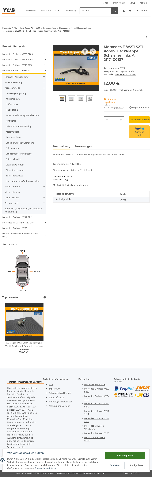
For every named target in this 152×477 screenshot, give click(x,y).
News (132, 2)
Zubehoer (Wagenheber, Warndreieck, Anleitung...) (23, 210)
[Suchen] (114, 10)
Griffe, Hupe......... (14, 104)
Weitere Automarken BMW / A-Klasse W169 (20, 235)
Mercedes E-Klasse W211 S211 (17, 70)
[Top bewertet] (44, 297)
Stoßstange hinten (15, 164)
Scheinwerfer (12, 148)
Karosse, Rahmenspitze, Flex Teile (22, 115)
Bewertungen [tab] (83, 146)
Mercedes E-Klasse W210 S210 (17, 65)
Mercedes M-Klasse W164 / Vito (18, 222)
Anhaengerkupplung (16, 93)
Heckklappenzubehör (125, 71)
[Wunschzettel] (130, 10)
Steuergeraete (12, 203)
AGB (51, 384)
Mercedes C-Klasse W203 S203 (17, 54)
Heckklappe (12, 109)
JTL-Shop (136, 473)
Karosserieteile (12, 87)
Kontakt (143, 2)
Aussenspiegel (13, 98)
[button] (123, 10)
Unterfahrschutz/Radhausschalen (22, 181)
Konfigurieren (137, 465)
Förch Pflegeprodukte (94, 384)
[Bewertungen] (24, 349)
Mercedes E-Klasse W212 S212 (17, 217)
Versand (128, 90)
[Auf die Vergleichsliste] (85, 51)
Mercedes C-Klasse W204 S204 (17, 59)
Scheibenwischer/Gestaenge (20, 142)
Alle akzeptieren (125, 455)
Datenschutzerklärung (60, 393)
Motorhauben (13, 131)
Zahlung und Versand (59, 405)
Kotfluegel (11, 120)
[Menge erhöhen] (121, 120)
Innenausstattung (13, 82)
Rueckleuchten (13, 137)
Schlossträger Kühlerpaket (19, 153)
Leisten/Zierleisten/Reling (18, 126)
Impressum (54, 388)
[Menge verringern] (107, 120)
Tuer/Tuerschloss (14, 175)
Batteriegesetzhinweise (60, 401)
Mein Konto (119, 2)
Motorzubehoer (12, 192)
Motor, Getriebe (12, 186)
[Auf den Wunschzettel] (93, 51)
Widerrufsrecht (56, 397)
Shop (106, 2)
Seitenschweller (14, 159)
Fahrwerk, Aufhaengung (16, 76)
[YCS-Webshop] (8, 10)
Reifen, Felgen (12, 197)
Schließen (115, 465)
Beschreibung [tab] (61, 146)
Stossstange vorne (15, 170)
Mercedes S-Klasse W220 (14, 228)
